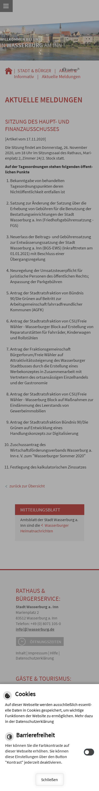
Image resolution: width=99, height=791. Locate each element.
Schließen (49, 779)
